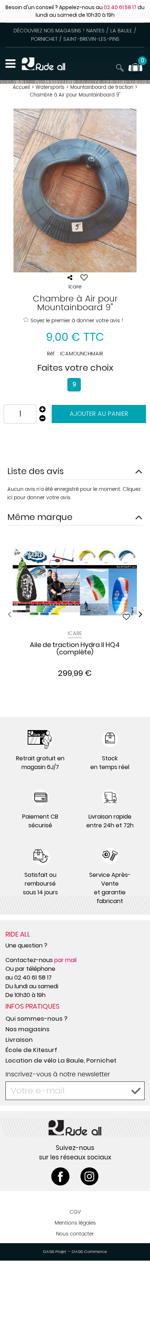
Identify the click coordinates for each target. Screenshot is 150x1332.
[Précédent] (9, 614)
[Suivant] (140, 614)
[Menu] (10, 64)
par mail (65, 960)
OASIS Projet (54, 1252)
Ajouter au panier (99, 414)
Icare (75, 633)
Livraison (19, 1039)
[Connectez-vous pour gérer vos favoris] (84, 277)
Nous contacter (75, 1234)
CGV (75, 1212)
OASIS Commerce (89, 1252)
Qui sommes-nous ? (36, 1018)
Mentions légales (75, 1223)
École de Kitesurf (31, 1049)
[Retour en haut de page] (135, 1310)
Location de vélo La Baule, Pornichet (61, 1060)
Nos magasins (27, 1029)
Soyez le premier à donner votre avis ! (77, 320)
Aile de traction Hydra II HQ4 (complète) (75, 649)
